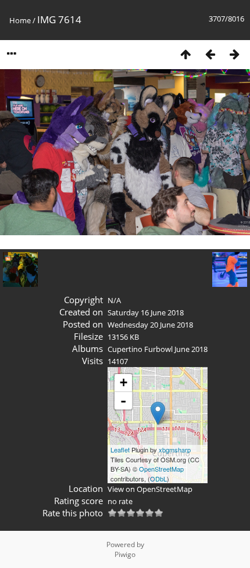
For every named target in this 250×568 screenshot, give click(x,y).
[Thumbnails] (185, 54)
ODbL (158, 478)
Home (20, 20)
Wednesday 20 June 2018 (150, 324)
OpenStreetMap (161, 468)
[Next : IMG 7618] (234, 54)
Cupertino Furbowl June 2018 (158, 349)
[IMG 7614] (158, 413)
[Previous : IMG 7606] (210, 54)
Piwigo (125, 554)
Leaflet (120, 449)
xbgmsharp (175, 449)
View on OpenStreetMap (150, 489)
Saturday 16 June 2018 (146, 312)
